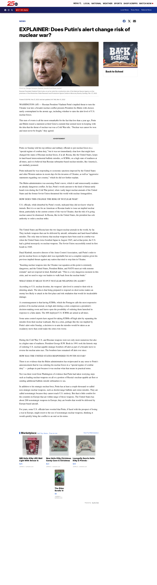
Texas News (135, 10)
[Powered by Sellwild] (95, 503)
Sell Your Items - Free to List (47, 433)
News (22, 21)
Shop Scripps (131, 3)
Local (87, 3)
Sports (118, 3)
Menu (76, 3)
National (96, 3)
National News (146, 10)
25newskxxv (9, 10)
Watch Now (145, 3)
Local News (125, 10)
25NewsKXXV (5, 10)
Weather (107, 3)
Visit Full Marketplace (91, 433)
